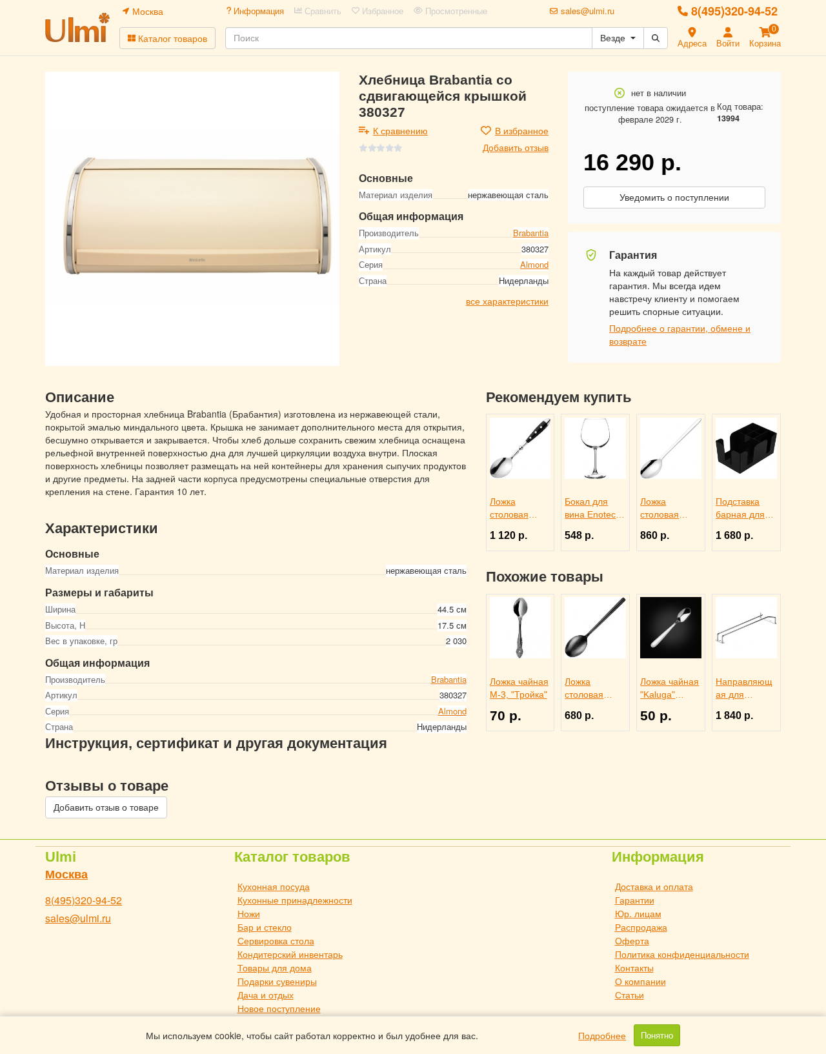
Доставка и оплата (654, 886)
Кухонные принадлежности (294, 899)
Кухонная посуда (273, 886)
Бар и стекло (264, 926)
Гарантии (634, 899)
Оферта (632, 940)
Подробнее (602, 1035)
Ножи (248, 913)
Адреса (692, 43)
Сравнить (321, 11)
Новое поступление (279, 1008)
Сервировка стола (275, 940)
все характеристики (507, 301)
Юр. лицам (638, 913)
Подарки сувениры (277, 981)
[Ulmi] (77, 27)
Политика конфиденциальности (682, 954)
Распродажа (641, 926)
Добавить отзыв (516, 147)
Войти (728, 43)
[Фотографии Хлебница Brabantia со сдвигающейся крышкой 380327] (192, 219)
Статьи (629, 994)
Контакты (634, 967)
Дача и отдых (265, 994)
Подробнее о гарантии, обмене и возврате (679, 334)
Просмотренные (455, 11)
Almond (534, 265)
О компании (640, 981)
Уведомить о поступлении (674, 197)
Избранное (381, 11)
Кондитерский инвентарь (290, 954)
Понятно (657, 1035)
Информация (257, 11)
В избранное (522, 130)
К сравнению (400, 130)
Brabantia (531, 233)
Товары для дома (274, 967)
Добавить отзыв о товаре (106, 807)
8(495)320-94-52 (734, 11)
